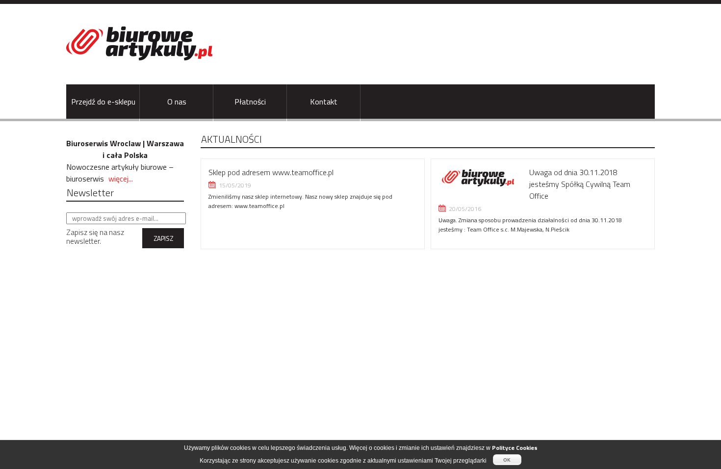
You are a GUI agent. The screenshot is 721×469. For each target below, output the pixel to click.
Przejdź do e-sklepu (103, 101)
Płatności (250, 101)
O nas (176, 101)
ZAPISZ (163, 238)
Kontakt (323, 101)
